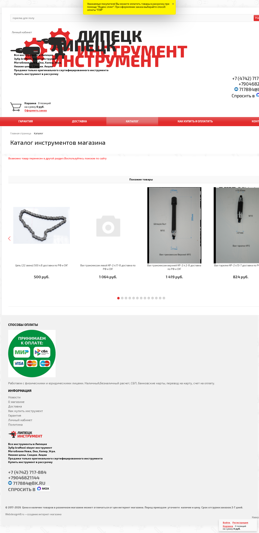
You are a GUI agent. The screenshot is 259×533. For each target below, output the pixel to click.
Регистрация (240, 522)
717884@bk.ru (29, 483)
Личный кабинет (20, 420)
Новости (14, 397)
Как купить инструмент (25, 411)
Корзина (30, 103)
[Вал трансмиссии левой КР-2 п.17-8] (108, 225)
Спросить (242, 95)
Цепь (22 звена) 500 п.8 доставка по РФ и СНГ (41, 265)
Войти (227, 522)
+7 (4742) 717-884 (27, 472)
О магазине (16, 401)
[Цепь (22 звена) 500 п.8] (41, 225)
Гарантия (14, 415)
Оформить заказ (35, 110)
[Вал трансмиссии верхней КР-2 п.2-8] (174, 225)
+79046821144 (23, 477)
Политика (15, 424)
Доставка (15, 406)
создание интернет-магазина (44, 514)
